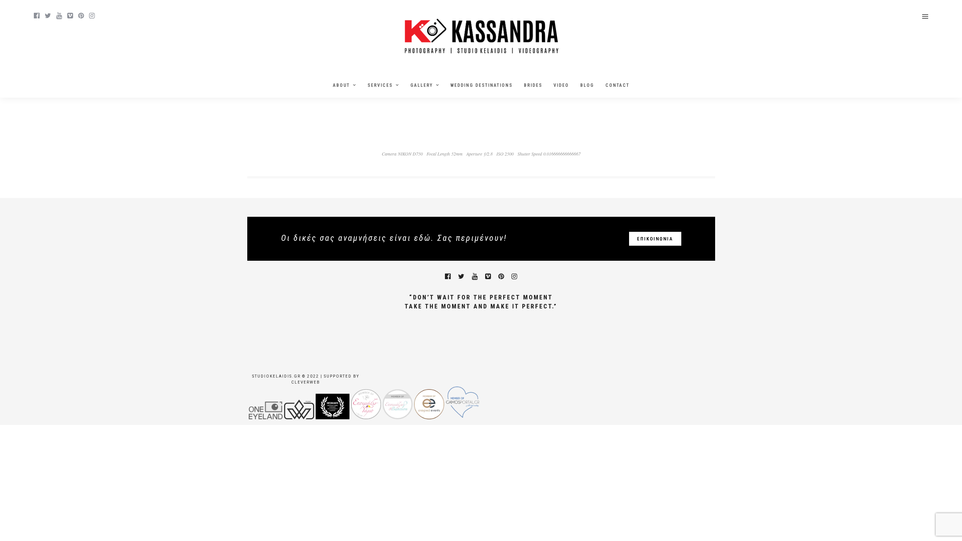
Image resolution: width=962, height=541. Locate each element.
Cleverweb (305, 382)
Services (380, 85)
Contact (617, 85)
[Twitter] (461, 276)
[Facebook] (448, 276)
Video (561, 85)
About (341, 85)
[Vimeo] (70, 15)
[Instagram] (92, 15)
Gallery (421, 85)
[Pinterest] (81, 15)
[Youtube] (59, 15)
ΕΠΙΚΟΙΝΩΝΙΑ (655, 239)
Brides (533, 85)
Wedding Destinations (482, 85)
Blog (587, 85)
